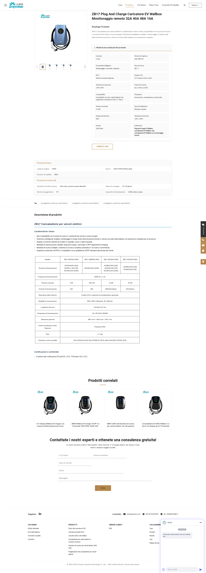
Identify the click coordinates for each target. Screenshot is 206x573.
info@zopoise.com (133, 514)
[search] (185, 5)
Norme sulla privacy (131, 564)
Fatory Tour (154, 5)
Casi (151, 539)
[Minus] (200, 522)
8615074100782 (152, 514)
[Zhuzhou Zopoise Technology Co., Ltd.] (16, 5)
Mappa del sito (154, 543)
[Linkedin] (40, 514)
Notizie (152, 536)
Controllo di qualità (170, 5)
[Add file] (163, 569)
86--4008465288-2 (171, 514)
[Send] (200, 569)
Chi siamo (141, 5)
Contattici (31, 539)
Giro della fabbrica (34, 532)
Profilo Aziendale (33, 528)
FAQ (110, 528)
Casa (120, 5)
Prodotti (129, 5)
